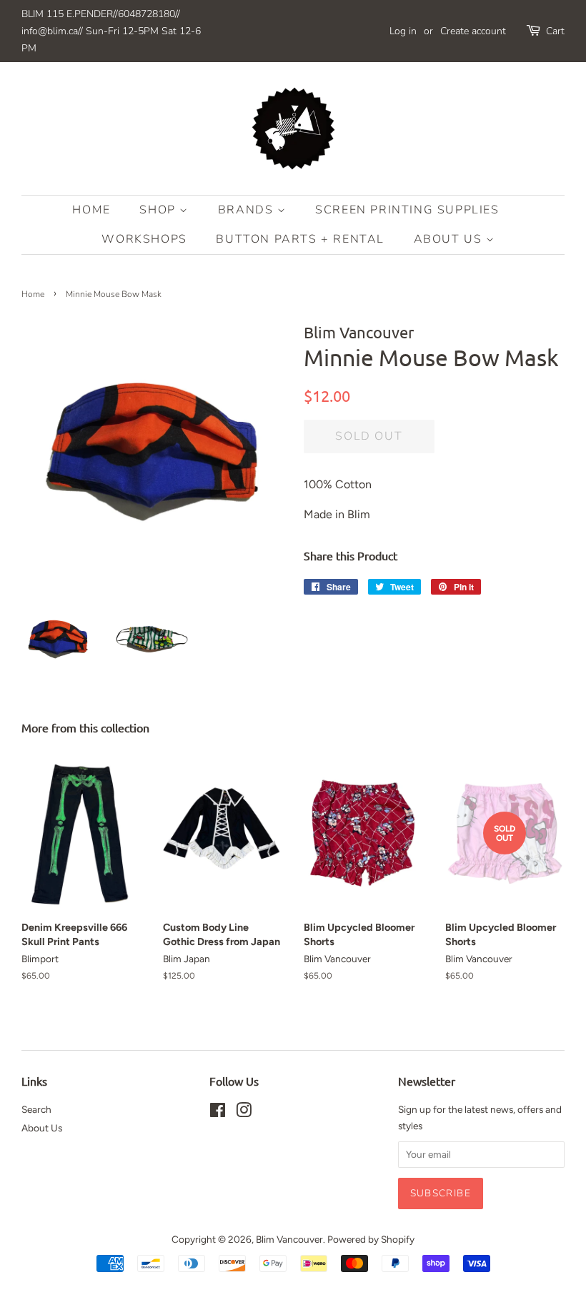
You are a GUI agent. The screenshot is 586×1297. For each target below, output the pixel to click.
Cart (555, 31)
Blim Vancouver (289, 1239)
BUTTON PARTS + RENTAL (300, 239)
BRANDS (247, 210)
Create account (473, 31)
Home (91, 210)
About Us (450, 239)
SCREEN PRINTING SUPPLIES (407, 210)
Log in (403, 31)
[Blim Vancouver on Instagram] (244, 1113)
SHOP (159, 210)
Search (36, 1109)
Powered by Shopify (370, 1239)
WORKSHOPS (144, 239)
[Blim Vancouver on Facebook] (217, 1113)
